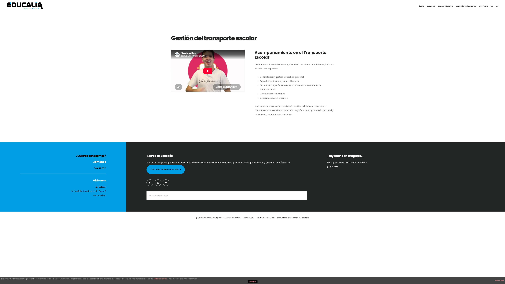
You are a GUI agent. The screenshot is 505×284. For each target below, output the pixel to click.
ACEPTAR (252, 282)
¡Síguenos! (332, 166)
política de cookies (160, 279)
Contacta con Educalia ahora (165, 169)
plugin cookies (499, 280)
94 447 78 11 (100, 168)
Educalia (25, 5)
